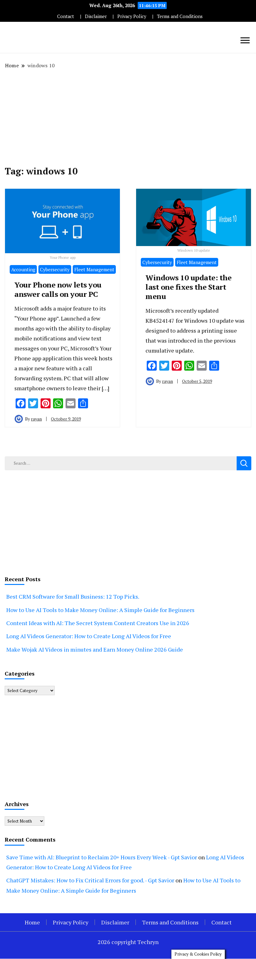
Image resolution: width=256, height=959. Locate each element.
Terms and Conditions (180, 16)
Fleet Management (94, 269)
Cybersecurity (55, 269)
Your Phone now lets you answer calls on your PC (57, 289)
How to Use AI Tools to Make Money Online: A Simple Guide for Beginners (100, 610)
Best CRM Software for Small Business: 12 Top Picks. (72, 596)
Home (32, 922)
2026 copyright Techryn (128, 942)
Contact (65, 16)
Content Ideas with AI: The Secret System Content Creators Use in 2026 (97, 623)
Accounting (23, 269)
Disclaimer (96, 16)
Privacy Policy (131, 16)
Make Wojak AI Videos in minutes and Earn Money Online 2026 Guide (94, 649)
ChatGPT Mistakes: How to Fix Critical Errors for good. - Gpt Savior (90, 880)
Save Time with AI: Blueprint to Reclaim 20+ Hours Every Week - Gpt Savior (101, 857)
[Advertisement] (128, 117)
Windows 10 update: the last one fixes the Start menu (188, 287)
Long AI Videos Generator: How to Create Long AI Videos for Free (88, 636)
